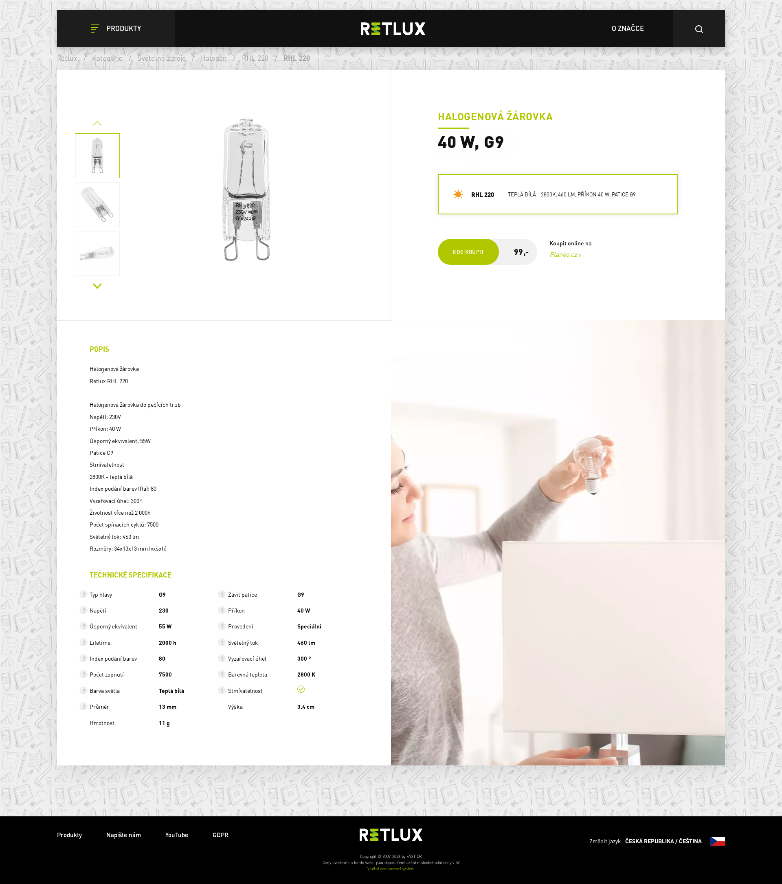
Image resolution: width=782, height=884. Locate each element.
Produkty (69, 835)
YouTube (176, 835)
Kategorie (107, 57)
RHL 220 (255, 57)
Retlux (67, 57)
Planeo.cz (563, 254)
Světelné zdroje (161, 57)
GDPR (220, 835)
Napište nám (123, 835)
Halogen (214, 57)
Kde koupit (468, 251)
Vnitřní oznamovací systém (391, 868)
